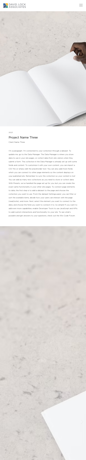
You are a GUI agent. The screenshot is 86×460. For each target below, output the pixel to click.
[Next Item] (82, 421)
